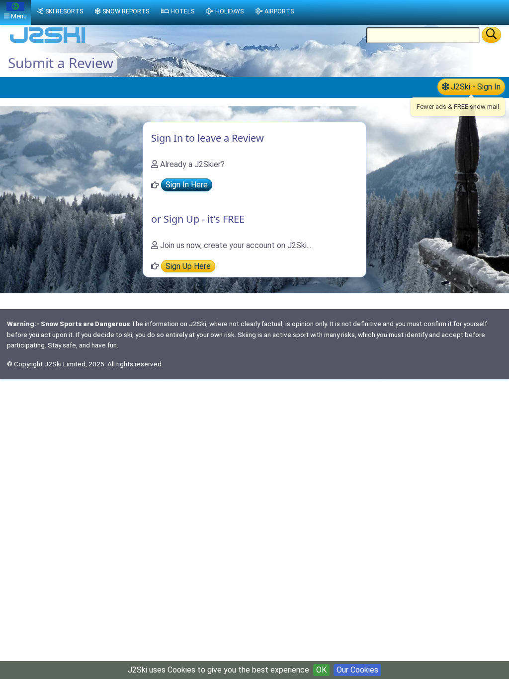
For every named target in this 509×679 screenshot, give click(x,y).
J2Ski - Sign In (475, 86)
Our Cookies (357, 670)
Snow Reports (125, 11)
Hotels (182, 11)
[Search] (491, 35)
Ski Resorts (64, 11)
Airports (279, 11)
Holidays (229, 11)
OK (321, 670)
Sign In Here (187, 185)
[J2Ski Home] (47, 42)
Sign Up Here (188, 266)
